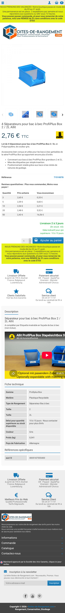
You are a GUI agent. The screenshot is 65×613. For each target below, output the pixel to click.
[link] (25, 596)
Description (11, 311)
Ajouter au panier (51, 240)
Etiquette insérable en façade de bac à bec (39, 325)
